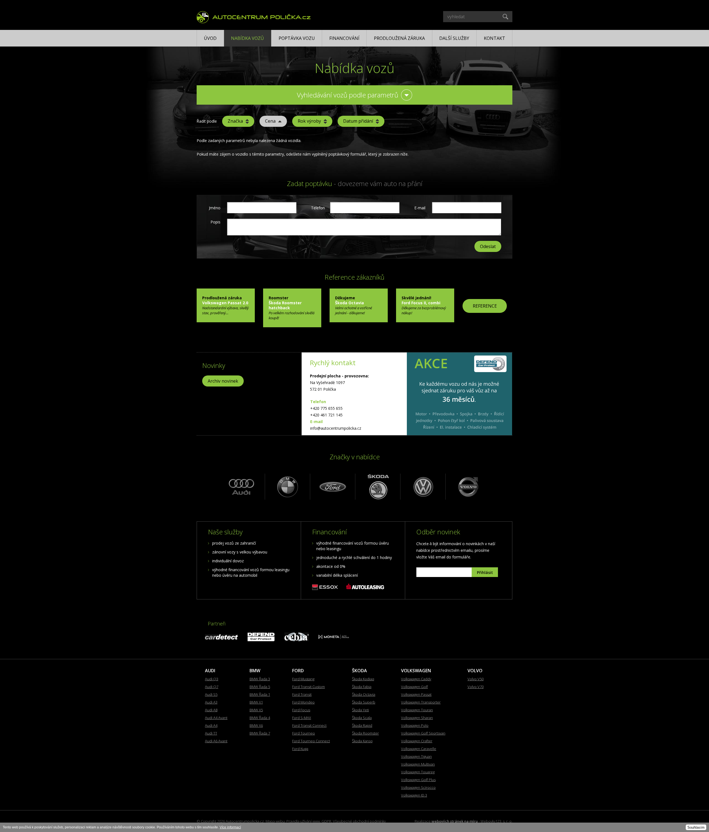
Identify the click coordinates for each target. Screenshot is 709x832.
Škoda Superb (363, 702)
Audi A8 (211, 709)
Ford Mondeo (303, 702)
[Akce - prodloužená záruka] (459, 393)
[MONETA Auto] (333, 637)
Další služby (454, 38)
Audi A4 (211, 725)
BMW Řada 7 (260, 733)
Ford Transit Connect (309, 725)
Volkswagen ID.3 (414, 795)
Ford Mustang (303, 678)
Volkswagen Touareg (418, 771)
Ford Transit (302, 694)
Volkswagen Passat (416, 694)
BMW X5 (256, 709)
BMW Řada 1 (260, 694)
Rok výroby (309, 121)
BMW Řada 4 (260, 717)
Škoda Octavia (363, 694)
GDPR (326, 821)
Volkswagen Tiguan (416, 756)
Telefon (317, 207)
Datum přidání (358, 121)
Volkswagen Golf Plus (418, 779)
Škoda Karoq (362, 740)
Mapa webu (275, 821)
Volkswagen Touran (417, 709)
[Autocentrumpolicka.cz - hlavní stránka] (254, 16)
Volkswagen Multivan (418, 764)
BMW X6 (256, 725)
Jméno (214, 207)
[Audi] (242, 486)
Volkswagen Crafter (416, 740)
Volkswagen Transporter (421, 702)
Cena (270, 121)
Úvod (210, 38)
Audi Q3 (211, 678)
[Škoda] (377, 486)
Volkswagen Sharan (417, 717)
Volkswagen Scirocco (418, 787)
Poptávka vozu (297, 38)
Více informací (230, 827)
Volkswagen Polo (414, 725)
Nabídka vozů (247, 38)
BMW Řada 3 (260, 678)
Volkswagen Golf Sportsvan (423, 733)
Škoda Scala (362, 717)
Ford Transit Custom (308, 686)
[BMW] (287, 486)
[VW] (422, 486)
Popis (215, 222)
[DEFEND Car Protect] (261, 639)
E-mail (419, 207)
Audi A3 (211, 702)
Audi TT (211, 733)
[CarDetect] (221, 638)
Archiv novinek (223, 381)
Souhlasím (696, 827)
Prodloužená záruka (399, 38)
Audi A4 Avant (216, 717)
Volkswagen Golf (414, 686)
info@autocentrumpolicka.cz (335, 428)
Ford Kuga (300, 748)
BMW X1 (256, 702)
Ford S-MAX (301, 717)
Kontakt (494, 38)
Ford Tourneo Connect (311, 740)
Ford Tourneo (303, 733)
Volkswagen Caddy (416, 678)
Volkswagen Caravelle (418, 748)
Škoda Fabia (361, 686)
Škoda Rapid (362, 725)
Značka (235, 121)
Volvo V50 (475, 678)
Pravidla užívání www (303, 821)
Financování (344, 38)
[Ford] (332, 486)
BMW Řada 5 (260, 686)
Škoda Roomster (365, 733)
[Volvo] (467, 486)
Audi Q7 (211, 686)
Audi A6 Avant (216, 740)
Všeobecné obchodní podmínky (359, 821)
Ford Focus (301, 709)
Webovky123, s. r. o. (496, 821)
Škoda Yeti (360, 709)
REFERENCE (485, 306)
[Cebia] (296, 639)
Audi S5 (211, 694)
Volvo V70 (475, 686)
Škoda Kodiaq (363, 678)
